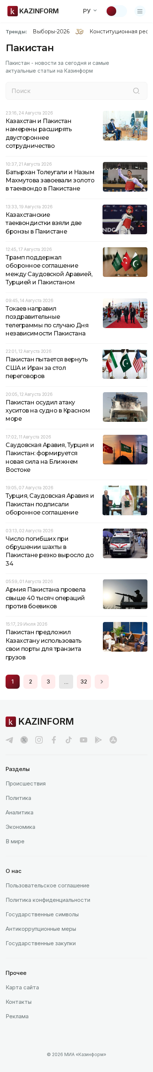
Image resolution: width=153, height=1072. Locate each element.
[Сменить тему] (116, 11)
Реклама (17, 1016)
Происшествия (26, 783)
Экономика (20, 826)
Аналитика (19, 812)
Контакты (19, 1001)
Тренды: (16, 31)
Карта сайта (22, 987)
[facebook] (54, 740)
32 (84, 681)
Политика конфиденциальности (48, 899)
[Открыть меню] (140, 11)
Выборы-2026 (51, 31)
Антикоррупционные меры (41, 928)
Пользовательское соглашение (47, 885)
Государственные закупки (41, 943)
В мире (15, 841)
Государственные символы (42, 914)
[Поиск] (136, 91)
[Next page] (102, 682)
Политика (18, 797)
